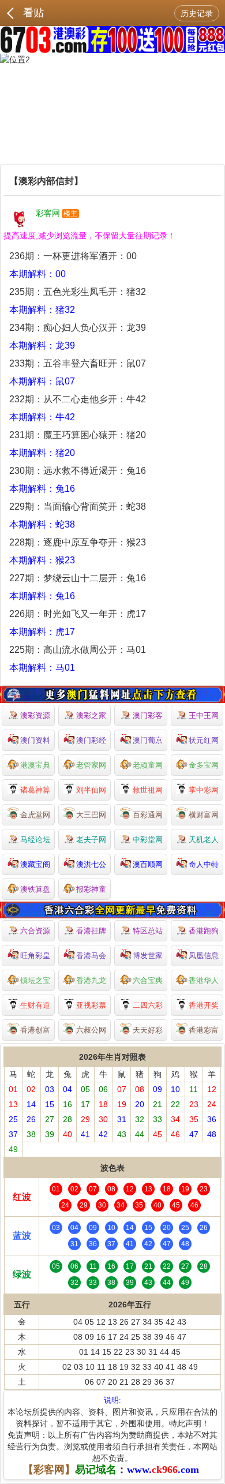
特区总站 (148, 930)
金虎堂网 (35, 814)
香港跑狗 (204, 930)
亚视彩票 (91, 1005)
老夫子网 (91, 839)
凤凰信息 (204, 955)
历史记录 (197, 13)
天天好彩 (148, 1030)
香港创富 (35, 1030)
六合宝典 (148, 980)
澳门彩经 (91, 740)
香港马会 (91, 955)
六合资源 (35, 930)
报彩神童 (91, 889)
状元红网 (204, 740)
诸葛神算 (35, 790)
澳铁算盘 (35, 889)
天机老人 (204, 839)
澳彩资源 (35, 715)
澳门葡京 (148, 740)
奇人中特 (204, 864)
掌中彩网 (204, 790)
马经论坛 (35, 839)
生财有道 (35, 1005)
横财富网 (204, 814)
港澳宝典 (35, 765)
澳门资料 (35, 740)
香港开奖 (204, 1005)
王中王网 (204, 715)
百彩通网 (148, 814)
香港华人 (204, 980)
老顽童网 (148, 765)
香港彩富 (204, 1030)
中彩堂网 (148, 839)
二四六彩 (148, 1005)
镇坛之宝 (35, 980)
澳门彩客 (148, 715)
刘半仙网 (91, 790)
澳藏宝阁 (35, 864)
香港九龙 (91, 980)
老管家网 (91, 765)
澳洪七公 (91, 864)
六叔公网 (91, 1030)
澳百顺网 (148, 864)
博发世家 (148, 955)
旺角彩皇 (35, 955)
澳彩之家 (91, 715)
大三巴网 (91, 814)
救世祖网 (148, 790)
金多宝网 (204, 765)
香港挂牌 (91, 930)
